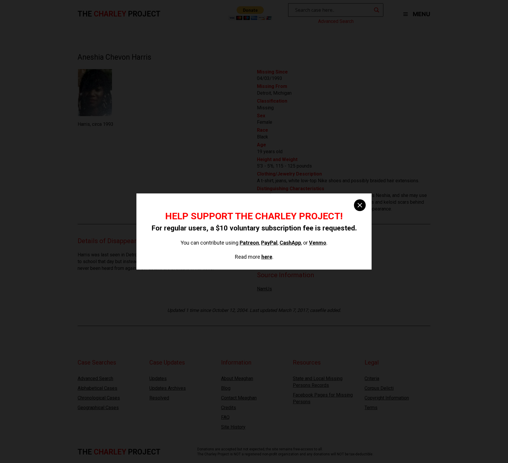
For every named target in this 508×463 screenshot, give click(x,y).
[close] (360, 205)
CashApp (290, 243)
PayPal (269, 243)
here (266, 257)
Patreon (249, 243)
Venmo (317, 243)
